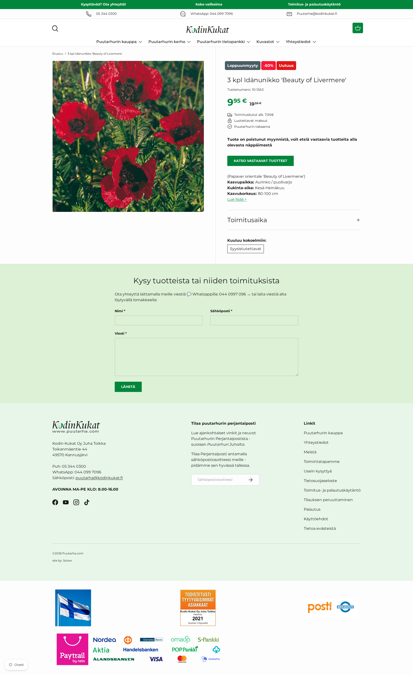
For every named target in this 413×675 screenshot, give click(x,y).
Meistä (310, 452)
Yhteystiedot (298, 41)
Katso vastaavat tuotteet (260, 161)
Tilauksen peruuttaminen (328, 500)
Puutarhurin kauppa (116, 41)
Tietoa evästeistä (320, 528)
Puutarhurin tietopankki (221, 41)
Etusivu (57, 53)
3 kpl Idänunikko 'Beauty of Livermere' (95, 53)
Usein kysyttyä (318, 471)
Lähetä (128, 387)
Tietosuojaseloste (320, 480)
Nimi (119, 311)
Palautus (312, 509)
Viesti (119, 333)
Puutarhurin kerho (166, 41)
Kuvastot (265, 41)
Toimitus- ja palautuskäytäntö (332, 490)
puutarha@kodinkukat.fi (99, 478)
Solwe (67, 560)
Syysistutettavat (245, 248)
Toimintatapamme (322, 461)
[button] (358, 28)
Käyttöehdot (316, 519)
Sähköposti (220, 311)
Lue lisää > (237, 199)
